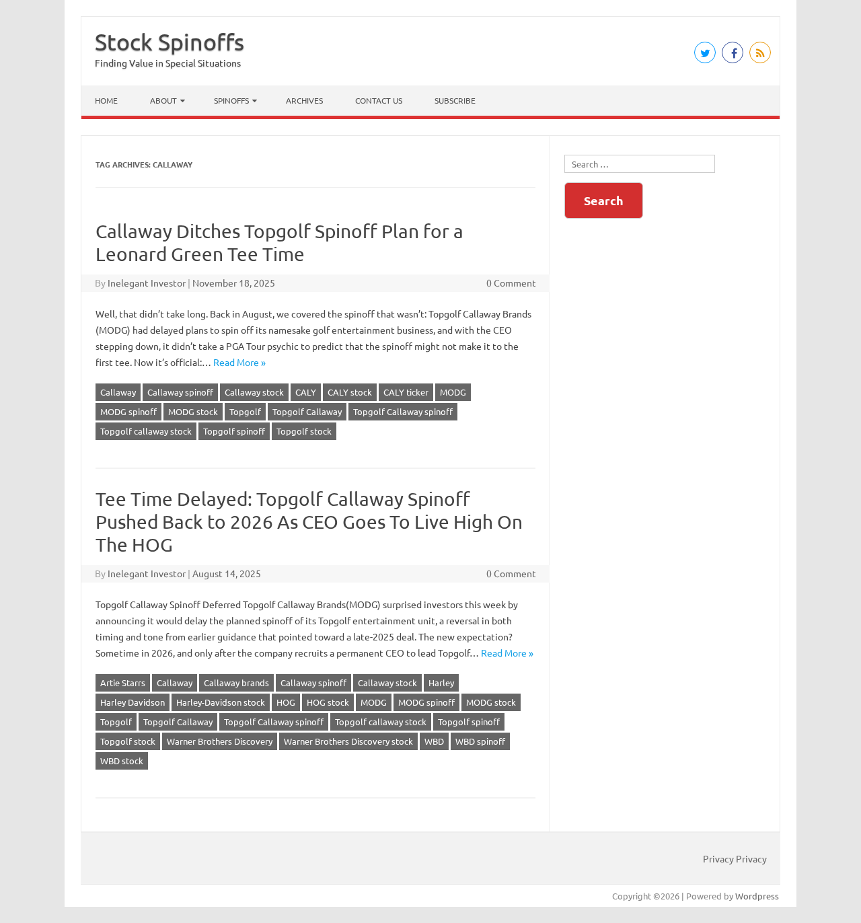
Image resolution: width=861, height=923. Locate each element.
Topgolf (245, 411)
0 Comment (511, 282)
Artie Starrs (122, 682)
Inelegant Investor (147, 282)
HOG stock (328, 702)
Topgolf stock (304, 431)
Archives (304, 100)
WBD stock (121, 760)
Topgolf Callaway (307, 411)
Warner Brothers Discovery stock (348, 741)
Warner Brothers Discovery (219, 741)
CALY (305, 392)
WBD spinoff (480, 741)
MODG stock (193, 411)
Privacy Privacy (735, 858)
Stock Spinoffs (169, 41)
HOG (285, 702)
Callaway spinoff (180, 392)
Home (106, 100)
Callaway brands (236, 682)
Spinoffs (231, 100)
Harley (441, 682)
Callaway (118, 392)
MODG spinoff (128, 411)
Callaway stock (254, 392)
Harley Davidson (132, 702)
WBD (434, 741)
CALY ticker (405, 392)
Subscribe (455, 100)
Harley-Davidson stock (220, 702)
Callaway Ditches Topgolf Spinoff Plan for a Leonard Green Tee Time (279, 242)
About (163, 100)
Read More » (239, 362)
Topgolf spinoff (234, 431)
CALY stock (350, 392)
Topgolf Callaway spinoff (403, 411)
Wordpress (757, 895)
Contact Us (378, 100)
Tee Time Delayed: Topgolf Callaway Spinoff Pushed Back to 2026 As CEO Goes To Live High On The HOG (309, 521)
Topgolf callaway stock (146, 431)
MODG (453, 392)
